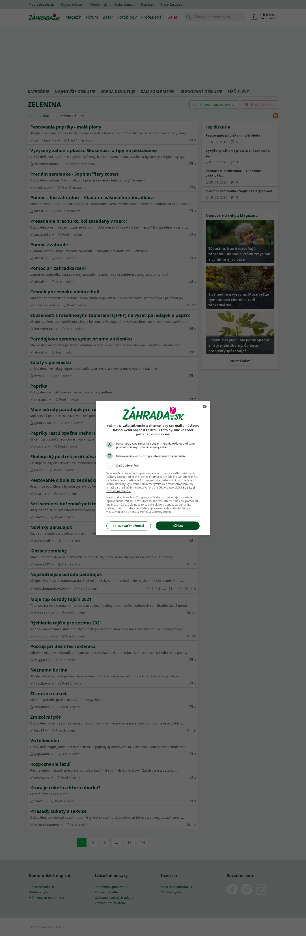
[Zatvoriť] (204, 406)
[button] (153, 466)
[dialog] (153, 468)
